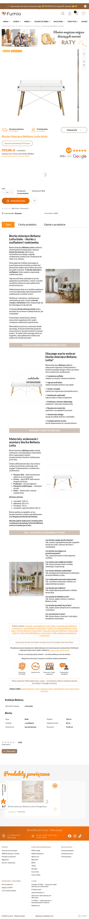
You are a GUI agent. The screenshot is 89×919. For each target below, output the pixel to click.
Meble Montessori (37, 853)
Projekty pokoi (36, 889)
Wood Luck (35, 857)
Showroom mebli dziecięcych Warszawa (41, 896)
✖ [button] (85, 6)
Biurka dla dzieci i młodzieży (32, 26)
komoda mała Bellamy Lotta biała (40, 626)
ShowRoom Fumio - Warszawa (44, 830)
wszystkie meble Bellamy (55, 689)
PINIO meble (35, 850)
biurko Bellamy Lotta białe (29, 631)
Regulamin (5, 860)
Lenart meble (35, 875)
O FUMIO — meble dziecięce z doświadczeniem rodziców (41, 901)
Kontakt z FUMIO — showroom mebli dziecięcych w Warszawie (44, 885)
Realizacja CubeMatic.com (44, 916)
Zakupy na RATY (7, 887)
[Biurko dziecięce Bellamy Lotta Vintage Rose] (33, 792)
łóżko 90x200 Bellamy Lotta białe (35, 633)
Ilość (3, 188)
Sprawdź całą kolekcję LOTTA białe (17, 143)
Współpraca (35, 905)
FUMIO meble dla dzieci (8, 26)
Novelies (34, 869)
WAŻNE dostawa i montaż (10, 853)
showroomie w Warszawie (59, 650)
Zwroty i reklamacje (8, 863)
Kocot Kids (35, 872)
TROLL (33, 866)
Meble (20, 26)
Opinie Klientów (37, 892)
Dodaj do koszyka (18, 201)
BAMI (33, 863)
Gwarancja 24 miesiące (9, 850)
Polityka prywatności (9, 857)
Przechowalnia (66, 857)
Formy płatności (7, 884)
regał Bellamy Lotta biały (34, 628)
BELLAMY (34, 860)
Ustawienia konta (67, 853)
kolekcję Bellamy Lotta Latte (32, 689)
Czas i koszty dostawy (9, 890)
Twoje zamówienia (67, 850)
